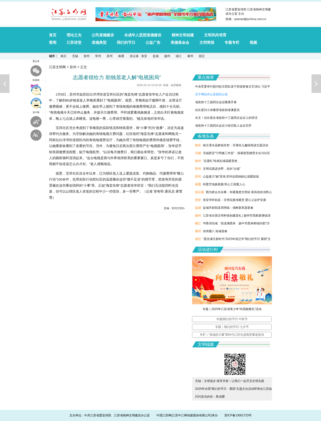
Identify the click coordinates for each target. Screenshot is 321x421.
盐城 (156, 56)
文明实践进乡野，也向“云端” (221, 168)
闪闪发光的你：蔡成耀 (210, 396)
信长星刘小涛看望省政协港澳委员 (217, 110)
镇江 (179, 56)
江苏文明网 (57, 67)
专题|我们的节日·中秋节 (232, 319)
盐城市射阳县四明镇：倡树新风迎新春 (228, 207)
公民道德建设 (103, 35)
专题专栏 (232, 42)
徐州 (87, 56)
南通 (121, 56)
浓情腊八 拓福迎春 (215, 231)
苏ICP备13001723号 (238, 415)
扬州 (167, 56)
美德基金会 (180, 42)
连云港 (134, 56)
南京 (64, 56)
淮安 (144, 56)
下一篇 (316, 83)
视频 (253, 42)
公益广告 (153, 42)
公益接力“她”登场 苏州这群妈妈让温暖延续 (231, 176)
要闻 (52, 42)
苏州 (110, 56)
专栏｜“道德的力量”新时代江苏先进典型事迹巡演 (232, 334)
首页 (52, 35)
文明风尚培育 (215, 35)
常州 (98, 56)
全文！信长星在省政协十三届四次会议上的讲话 (226, 117)
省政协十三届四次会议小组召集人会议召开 (223, 125)
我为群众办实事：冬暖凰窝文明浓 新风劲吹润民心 (239, 192)
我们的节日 (126, 42)
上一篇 (4, 83)
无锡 (75, 56)
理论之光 (74, 35)
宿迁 (202, 56)
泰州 (190, 56)
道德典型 (99, 42)
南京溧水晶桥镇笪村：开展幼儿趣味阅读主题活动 (235, 145)
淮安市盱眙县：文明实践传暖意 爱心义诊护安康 (234, 199)
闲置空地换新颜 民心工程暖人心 (224, 184)
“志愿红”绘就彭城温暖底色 (220, 160)
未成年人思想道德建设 (142, 35)
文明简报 (207, 42)
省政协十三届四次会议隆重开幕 (216, 102)
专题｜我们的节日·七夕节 (232, 326)
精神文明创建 (183, 35)
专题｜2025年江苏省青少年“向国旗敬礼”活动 (232, 309)
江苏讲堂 (74, 42)
